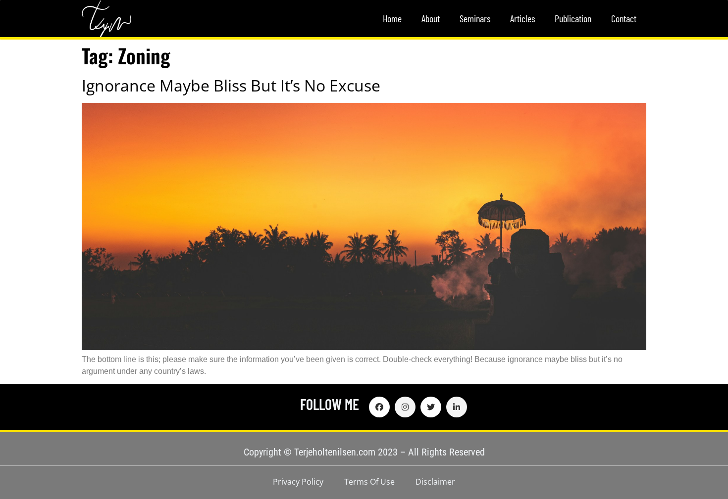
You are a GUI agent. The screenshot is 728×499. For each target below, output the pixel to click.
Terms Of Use (369, 482)
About (430, 18)
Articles (522, 18)
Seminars (475, 18)
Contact (623, 18)
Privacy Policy (298, 482)
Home (392, 18)
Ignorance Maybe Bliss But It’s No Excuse (231, 85)
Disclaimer (435, 482)
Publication (573, 18)
